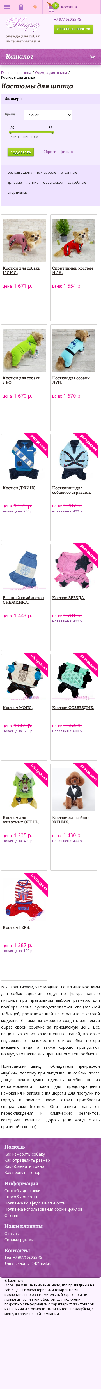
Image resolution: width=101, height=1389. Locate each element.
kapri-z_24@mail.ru (35, 1263)
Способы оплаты (20, 1196)
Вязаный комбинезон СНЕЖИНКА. (23, 600)
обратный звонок (73, 29)
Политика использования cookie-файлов (43, 1209)
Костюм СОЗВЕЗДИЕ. (73, 708)
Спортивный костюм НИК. (72, 270)
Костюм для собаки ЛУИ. (71, 380)
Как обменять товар (24, 1166)
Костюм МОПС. (18, 708)
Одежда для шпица (51, 72)
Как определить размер (27, 1160)
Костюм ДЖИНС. (19, 488)
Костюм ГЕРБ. (16, 928)
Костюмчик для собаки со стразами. (71, 490)
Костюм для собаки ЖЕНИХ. (71, 820)
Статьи (11, 1215)
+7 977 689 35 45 (67, 19)
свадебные (77, 182)
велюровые (46, 172)
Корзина (66, 6)
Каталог (19, 57)
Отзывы (12, 1233)
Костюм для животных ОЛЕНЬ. (21, 820)
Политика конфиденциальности (34, 1203)
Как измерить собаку (24, 1154)
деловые (15, 182)
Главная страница (16, 72)
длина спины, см (24, 136)
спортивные (18, 192)
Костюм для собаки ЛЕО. (21, 380)
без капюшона (20, 172)
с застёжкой (53, 182)
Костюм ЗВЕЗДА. (68, 598)
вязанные (69, 172)
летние (32, 182)
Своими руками (19, 1239)
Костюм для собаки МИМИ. (21, 270)
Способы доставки (22, 1190)
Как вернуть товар (22, 1172)
